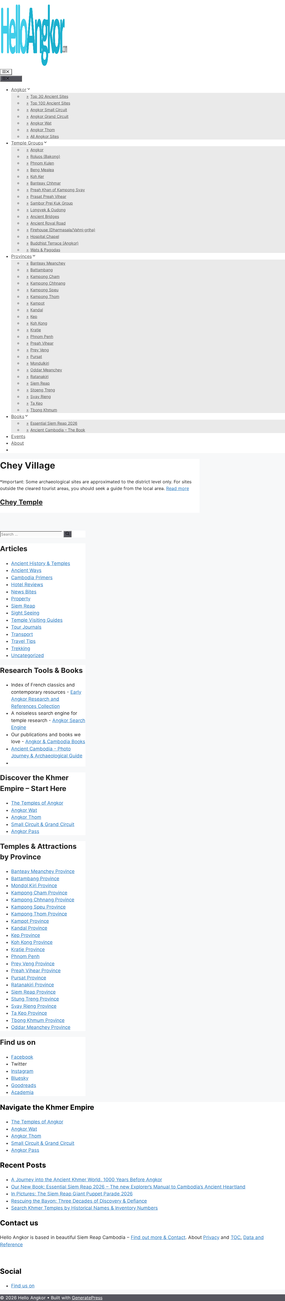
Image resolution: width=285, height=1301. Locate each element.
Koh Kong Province (32, 942)
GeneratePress (87, 1297)
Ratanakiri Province (32, 984)
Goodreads (23, 1085)
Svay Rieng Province (33, 1006)
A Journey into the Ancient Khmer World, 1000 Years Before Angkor (86, 1179)
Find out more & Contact (158, 1237)
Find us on (23, 1285)
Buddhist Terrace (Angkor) (54, 243)
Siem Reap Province (33, 992)
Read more (177, 488)
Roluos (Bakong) (45, 156)
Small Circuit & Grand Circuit (42, 824)
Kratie (35, 329)
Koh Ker (37, 176)
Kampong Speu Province (38, 907)
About (17, 443)
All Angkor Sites (44, 136)
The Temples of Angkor (37, 803)
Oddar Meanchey (46, 369)
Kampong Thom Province (39, 914)
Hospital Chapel (44, 236)
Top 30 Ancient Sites (49, 96)
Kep (33, 316)
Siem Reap (40, 383)
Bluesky (19, 1078)
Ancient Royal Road (48, 223)
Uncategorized (27, 655)
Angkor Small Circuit (48, 109)
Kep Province (25, 935)
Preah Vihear (41, 343)
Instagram (22, 1071)
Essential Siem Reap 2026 (53, 423)
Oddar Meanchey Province (40, 1027)
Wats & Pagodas (45, 249)
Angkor (18, 89)
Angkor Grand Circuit (49, 116)
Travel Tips (23, 641)
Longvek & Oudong (48, 209)
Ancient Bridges (44, 216)
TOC (235, 1237)
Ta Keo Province (29, 1013)
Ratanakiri (39, 376)
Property (20, 598)
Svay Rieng (40, 396)
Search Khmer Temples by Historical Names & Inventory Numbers (84, 1208)
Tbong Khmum (43, 409)
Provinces (21, 256)
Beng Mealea (42, 169)
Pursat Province (28, 978)
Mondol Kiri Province (34, 885)
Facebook (22, 1057)
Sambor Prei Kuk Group (51, 203)
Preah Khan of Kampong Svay (57, 189)
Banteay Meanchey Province (43, 871)
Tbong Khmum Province (38, 1020)
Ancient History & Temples (40, 563)
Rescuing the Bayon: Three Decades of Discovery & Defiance (79, 1201)
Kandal (36, 309)
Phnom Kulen (42, 163)
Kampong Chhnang (47, 283)
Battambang (41, 269)
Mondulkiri (39, 363)
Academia (22, 1092)
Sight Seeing (25, 613)
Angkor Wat (40, 123)
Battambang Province (35, 878)
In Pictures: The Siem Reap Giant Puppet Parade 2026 (72, 1193)
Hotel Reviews (27, 584)
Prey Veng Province (33, 963)
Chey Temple (21, 502)
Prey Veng (39, 349)
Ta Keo (36, 403)
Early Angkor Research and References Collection (46, 699)
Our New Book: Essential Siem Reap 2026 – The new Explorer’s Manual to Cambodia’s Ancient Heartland (128, 1187)
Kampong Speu (44, 289)
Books (17, 416)
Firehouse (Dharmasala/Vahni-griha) (62, 229)
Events (18, 436)
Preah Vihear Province (36, 970)
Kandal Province (29, 928)
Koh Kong (38, 323)
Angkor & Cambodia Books (55, 741)
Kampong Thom (44, 296)
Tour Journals (26, 627)
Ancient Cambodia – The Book (57, 429)
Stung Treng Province (35, 999)
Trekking (20, 648)
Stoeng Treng (42, 389)
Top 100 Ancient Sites (50, 103)
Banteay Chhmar (45, 183)
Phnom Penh (41, 336)
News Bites (23, 591)
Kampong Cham (45, 276)
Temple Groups (27, 143)
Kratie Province (28, 949)
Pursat (36, 356)
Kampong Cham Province (39, 892)
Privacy (211, 1237)
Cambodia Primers (32, 577)
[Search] (67, 534)
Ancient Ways (26, 570)
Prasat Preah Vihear (48, 196)
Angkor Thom (42, 129)
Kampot (37, 303)
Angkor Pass (25, 831)
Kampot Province (30, 921)
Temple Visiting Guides (37, 620)
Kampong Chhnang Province (42, 899)
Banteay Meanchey (47, 263)
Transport (22, 634)
